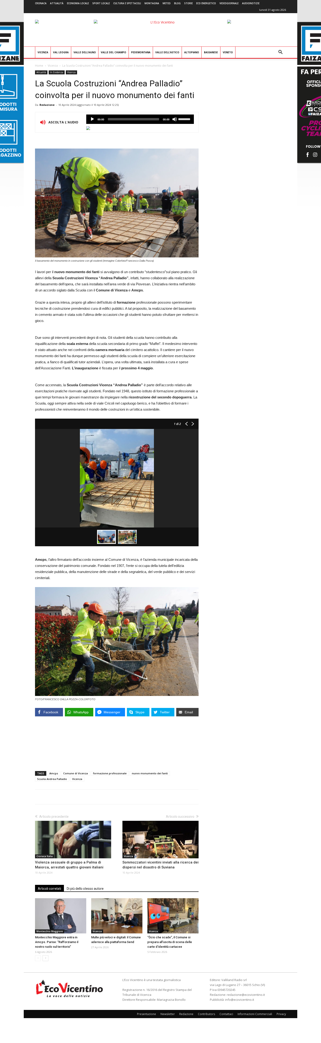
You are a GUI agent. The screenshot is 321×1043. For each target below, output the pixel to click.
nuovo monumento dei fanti (150, 773)
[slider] (185, 119)
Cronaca (41, 3)
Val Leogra (61, 52)
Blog (177, 3)
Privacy (281, 1014)
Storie (188, 3)
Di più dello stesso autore (85, 888)
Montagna (152, 3)
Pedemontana (140, 52)
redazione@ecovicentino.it (246, 995)
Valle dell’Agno (85, 52)
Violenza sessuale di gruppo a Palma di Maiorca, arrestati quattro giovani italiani (69, 864)
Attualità (56, 3)
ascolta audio (92, 119)
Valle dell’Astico (167, 52)
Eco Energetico (206, 3)
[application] (140, 119)
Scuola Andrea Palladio (52, 779)
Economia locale (78, 3)
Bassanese (211, 52)
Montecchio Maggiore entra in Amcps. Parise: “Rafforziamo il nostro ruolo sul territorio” (56, 942)
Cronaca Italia (44, 856)
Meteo (167, 3)
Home (39, 66)
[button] (280, 52)
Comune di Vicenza (75, 773)
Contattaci (226, 1014)
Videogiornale (229, 3)
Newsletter (167, 1014)
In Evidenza (56, 72)
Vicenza (43, 52)
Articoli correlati (49, 888)
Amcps (53, 773)
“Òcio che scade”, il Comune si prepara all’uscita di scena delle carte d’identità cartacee (169, 942)
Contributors (206, 1014)
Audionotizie (250, 3)
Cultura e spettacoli (127, 3)
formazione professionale (110, 773)
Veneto (228, 52)
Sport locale (101, 3)
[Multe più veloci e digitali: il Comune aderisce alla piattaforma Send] (116, 915)
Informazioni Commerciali (255, 1014)
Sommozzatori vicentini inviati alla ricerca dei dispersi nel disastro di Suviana (160, 864)
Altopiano (191, 52)
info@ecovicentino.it (239, 999)
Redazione (47, 105)
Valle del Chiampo (113, 52)
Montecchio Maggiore (49, 931)
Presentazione (146, 1014)
